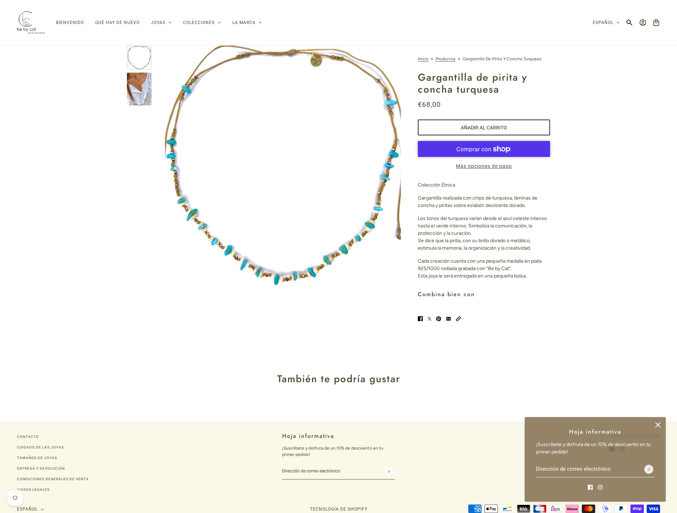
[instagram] (600, 486)
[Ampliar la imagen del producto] (283, 165)
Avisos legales (33, 489)
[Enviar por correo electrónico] (448, 318)
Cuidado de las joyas (40, 447)
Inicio (423, 59)
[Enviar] (648, 469)
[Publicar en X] (429, 318)
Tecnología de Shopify (338, 509)
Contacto (28, 437)
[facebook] (590, 486)
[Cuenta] (643, 22)
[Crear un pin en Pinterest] (438, 318)
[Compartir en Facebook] (420, 318)
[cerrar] (657, 424)
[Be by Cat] (31, 22)
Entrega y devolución (41, 468)
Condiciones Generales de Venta (53, 479)
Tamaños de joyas (37, 458)
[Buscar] (629, 22)
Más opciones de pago (484, 166)
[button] (458, 318)
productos (445, 59)
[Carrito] (656, 22)
